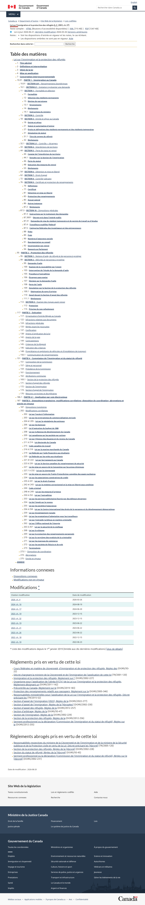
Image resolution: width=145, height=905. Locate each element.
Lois (95, 821)
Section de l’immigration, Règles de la (33, 714)
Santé (10, 883)
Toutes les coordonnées (18, 847)
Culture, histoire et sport (61, 867)
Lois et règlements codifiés (62, 792)
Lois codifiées (70, 21)
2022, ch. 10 (16, 642)
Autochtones (99, 861)
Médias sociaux (14, 899)
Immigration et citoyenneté (19, 861)
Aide (71, 38)
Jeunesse (98, 872)
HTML (28, 28)
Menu (14, 14)
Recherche (55, 797)
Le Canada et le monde (60, 883)
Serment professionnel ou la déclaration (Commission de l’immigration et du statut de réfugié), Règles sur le (69, 723)
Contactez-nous (101, 797)
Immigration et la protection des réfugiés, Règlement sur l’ (44, 678)
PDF (87, 28)
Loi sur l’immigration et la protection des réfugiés (39, 59)
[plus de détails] (114, 648)
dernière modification (45, 32)
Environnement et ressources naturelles (68, 856)
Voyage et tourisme (16, 867)
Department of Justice (29, 21)
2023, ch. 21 (16, 628)
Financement (56, 821)
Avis (70, 899)
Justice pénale (14, 826)
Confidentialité (82, 899)
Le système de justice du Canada (65, 826)
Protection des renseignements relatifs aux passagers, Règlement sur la (51, 691)
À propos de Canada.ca (55, 899)
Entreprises (13, 872)
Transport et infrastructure (62, 877)
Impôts (11, 888)
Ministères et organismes (62, 847)
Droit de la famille (15, 821)
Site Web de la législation (51, 21)
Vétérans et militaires (103, 867)
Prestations (13, 877)
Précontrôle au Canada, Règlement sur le (35, 687)
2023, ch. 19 (16, 613)
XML (72, 28)
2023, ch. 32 (16, 618)
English (134, 2)
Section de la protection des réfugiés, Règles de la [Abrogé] (44, 749)
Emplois (11, 856)
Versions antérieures (77, 32)
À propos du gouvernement (106, 847)
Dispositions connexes (25, 576)
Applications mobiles (33, 899)
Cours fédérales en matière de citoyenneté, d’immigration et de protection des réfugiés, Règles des (65, 668)
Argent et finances (59, 888)
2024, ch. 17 (16, 609)
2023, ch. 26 (16, 632)
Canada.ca (12, 21)
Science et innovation (103, 856)
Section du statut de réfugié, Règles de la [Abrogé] (40, 752)
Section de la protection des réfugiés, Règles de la (39, 718)
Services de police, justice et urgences (67, 872)
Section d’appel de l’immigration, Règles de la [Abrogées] (44, 704)
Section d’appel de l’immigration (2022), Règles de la (41, 701)
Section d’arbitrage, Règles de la (30, 711)
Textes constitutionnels (18, 792)
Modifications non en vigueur (29, 579)
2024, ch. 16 (16, 604)
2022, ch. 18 (16, 637)
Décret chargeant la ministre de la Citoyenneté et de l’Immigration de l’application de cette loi (63, 674)
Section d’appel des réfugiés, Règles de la (35, 707)
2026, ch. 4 (15, 599)
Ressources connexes (17, 797)
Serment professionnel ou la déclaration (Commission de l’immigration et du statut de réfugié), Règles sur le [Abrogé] (70, 757)
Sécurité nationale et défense (63, 861)
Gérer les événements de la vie (107, 877)
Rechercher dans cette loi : (22, 44)
